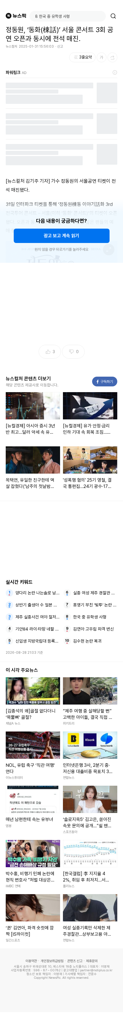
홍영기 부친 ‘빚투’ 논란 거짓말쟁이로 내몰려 (95, 605)
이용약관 (31, 961)
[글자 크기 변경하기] (101, 57)
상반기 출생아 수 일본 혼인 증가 (37, 605)
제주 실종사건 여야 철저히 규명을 (37, 617)
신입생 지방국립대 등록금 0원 (37, 641)
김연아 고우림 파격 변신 (93, 629)
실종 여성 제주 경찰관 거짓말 (95, 593)
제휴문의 (92, 961)
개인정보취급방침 (52, 961)
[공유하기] (112, 57)
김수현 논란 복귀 (87, 641)
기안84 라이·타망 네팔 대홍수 (37, 629)
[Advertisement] (61, 1023)
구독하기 (105, 382)
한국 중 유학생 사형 (89, 617)
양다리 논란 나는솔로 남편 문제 (37, 593)
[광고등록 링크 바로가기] (115, 72)
